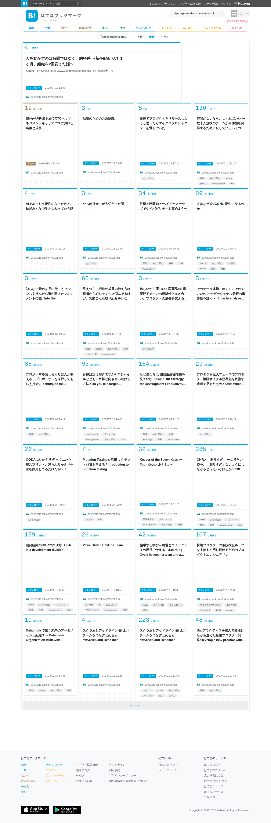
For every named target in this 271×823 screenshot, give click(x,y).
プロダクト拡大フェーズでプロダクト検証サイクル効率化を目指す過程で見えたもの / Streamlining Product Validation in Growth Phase (220, 379)
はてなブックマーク (33, 758)
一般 (24, 770)
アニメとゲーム (55, 775)
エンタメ (51, 770)
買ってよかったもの (236, 20)
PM (232, 183)
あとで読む (148, 178)
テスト (89, 519)
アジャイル (109, 434)
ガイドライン (117, 764)
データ (42, 690)
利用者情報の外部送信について (128, 781)
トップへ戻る (50, 20)
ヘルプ (80, 775)
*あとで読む (149, 268)
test (100, 519)
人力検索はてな (213, 775)
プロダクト (205, 610)
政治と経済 (28, 781)
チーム (203, 183)
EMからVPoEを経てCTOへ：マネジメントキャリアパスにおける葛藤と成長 (49, 123)
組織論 (99, 349)
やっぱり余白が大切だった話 (103, 203)
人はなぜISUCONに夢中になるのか (220, 206)
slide (240, 525)
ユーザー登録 (211, 3)
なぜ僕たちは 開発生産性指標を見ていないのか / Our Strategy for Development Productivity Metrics (162, 379)
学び (24, 791)
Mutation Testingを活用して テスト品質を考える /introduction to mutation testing (107, 464)
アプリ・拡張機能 (87, 764)
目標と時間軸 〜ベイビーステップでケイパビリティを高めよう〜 (163, 206)
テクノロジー (34, 88)
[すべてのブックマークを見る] (50, 145)
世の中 (31, 163)
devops (89, 605)
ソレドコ (209, 797)
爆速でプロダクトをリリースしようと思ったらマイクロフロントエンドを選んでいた (163, 123)
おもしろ (51, 781)
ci (99, 605)
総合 (24, 764)
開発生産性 (148, 519)
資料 (171, 263)
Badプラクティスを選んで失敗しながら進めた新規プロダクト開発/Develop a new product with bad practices (220, 635)
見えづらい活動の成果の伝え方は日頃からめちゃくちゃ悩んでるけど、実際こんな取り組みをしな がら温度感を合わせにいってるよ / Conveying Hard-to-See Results (106, 294)
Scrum (160, 690)
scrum (229, 178)
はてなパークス (213, 791)
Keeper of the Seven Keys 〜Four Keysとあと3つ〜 (161, 462)
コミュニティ (176, 605)
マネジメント (92, 434)
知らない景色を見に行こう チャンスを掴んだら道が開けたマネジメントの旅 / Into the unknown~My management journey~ (49, 294)
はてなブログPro (214, 770)
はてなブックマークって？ (163, 3)
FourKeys (147, 439)
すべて (165, 36)
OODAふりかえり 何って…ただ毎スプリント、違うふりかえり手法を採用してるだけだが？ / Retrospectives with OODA (49, 465)
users (31, 47)
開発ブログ (83, 770)
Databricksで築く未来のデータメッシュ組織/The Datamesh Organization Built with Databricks (49, 635)
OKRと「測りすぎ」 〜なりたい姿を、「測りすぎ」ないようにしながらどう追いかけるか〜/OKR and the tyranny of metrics (220, 465)
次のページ (135, 705)
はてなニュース (213, 786)
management (218, 183)
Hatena (221, 810)
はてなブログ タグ (215, 781)
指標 (160, 439)
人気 (139, 36)
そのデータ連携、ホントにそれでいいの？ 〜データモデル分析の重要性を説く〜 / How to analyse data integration (221, 294)
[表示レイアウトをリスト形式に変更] (240, 13)
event (203, 268)
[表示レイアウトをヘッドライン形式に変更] (246, 13)
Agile (145, 605)
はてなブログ (212, 764)
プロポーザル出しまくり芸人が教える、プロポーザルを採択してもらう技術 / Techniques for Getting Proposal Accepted (49, 379)
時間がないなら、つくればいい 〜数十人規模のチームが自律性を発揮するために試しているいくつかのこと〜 (221, 124)
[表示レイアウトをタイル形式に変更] (234, 13)
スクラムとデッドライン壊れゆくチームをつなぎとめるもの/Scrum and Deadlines (106, 635)
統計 (69, 690)
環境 (125, 610)
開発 (126, 349)
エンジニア (91, 354)
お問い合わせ (84, 781)
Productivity (173, 439)
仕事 (181, 263)
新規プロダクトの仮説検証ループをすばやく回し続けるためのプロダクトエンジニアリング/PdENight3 (220, 550)
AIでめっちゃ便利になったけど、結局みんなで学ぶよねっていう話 (49, 206)
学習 (145, 610)
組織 (202, 178)
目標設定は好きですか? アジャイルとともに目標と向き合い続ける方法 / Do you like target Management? (106, 379)
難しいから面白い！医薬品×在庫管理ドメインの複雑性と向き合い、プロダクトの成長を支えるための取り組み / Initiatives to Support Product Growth (163, 294)
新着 (151, 36)
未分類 (231, 263)
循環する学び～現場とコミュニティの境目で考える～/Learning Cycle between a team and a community (163, 550)
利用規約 (114, 770)
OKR (123, 439)
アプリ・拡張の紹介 (190, 3)
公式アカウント (168, 764)
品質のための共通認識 (99, 118)
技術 (213, 268)
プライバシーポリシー (123, 775)
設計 (145, 263)
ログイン (226, 3)
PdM (218, 610)
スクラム (147, 690)
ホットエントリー (169, 770)
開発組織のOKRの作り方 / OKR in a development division (48, 547)
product (230, 610)
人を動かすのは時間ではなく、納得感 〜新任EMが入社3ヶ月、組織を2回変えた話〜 (74, 61)
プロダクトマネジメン (210, 605)
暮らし (25, 786)
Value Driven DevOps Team (103, 545)
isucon (203, 263)
